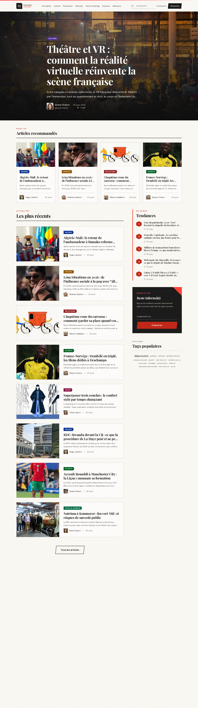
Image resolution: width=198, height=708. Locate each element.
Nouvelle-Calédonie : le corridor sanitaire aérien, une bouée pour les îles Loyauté (162, 236)
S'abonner (157, 325)
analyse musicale (140, 360)
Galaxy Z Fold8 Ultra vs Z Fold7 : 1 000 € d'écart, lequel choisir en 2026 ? (161, 274)
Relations (117, 6)
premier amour (173, 356)
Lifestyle (79, 6)
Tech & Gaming (92, 6)
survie (173, 366)
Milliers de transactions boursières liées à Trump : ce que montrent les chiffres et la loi (162, 249)
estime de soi (162, 363)
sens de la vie (161, 360)
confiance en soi (174, 360)
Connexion (161, 6)
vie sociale (143, 363)
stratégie (151, 363)
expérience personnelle (148, 366)
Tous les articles (70, 550)
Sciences (106, 6)
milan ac (172, 363)
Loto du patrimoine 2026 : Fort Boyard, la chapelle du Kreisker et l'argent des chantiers (161, 224)
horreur (161, 356)
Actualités (46, 6)
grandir (151, 360)
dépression (141, 356)
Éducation (68, 6)
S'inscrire (174, 6)
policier (153, 356)
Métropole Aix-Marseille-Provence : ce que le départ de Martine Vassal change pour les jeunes (162, 261)
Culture (57, 6)
